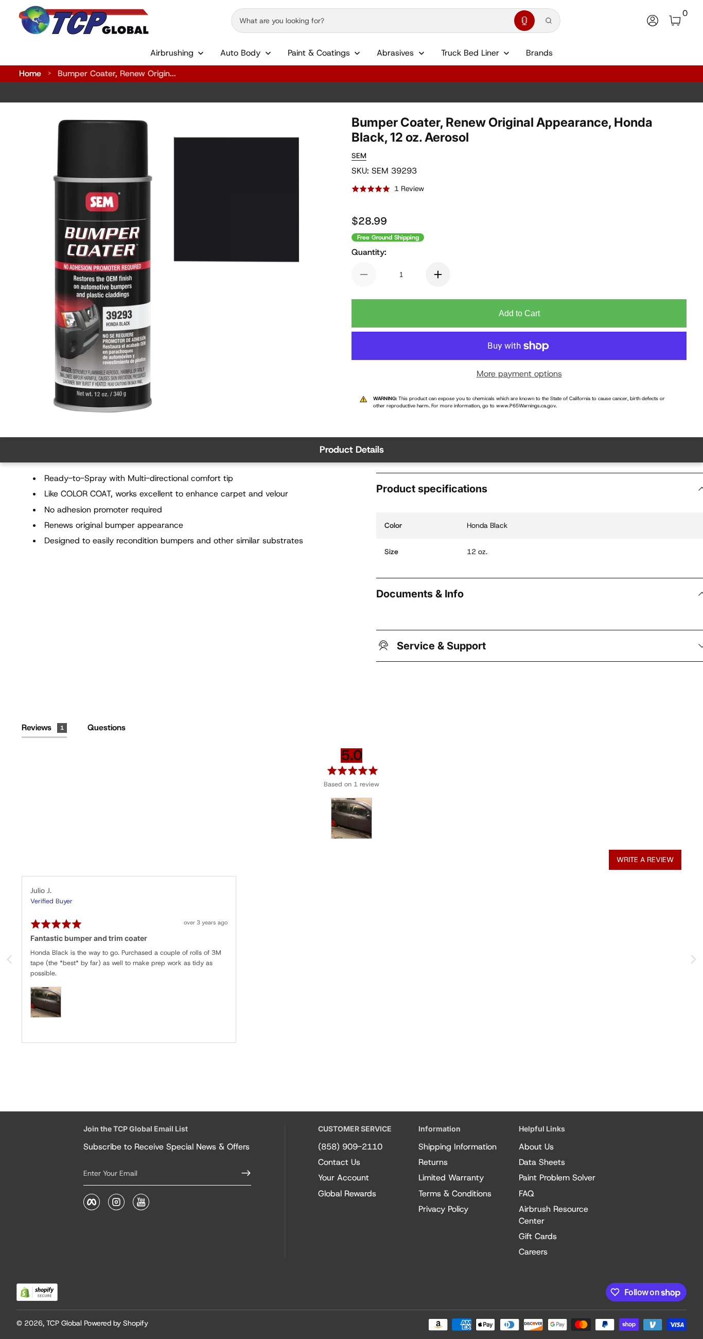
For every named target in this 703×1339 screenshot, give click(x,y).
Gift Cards (538, 1236)
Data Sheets (542, 1162)
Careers (533, 1251)
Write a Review (645, 859)
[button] (524, 20)
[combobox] (370, 20)
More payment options (519, 373)
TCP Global (64, 1323)
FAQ (526, 1193)
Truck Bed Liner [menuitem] (470, 52)
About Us (536, 1146)
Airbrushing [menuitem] (172, 52)
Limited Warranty (451, 1177)
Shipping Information (457, 1146)
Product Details (352, 449)
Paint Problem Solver (557, 1177)
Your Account (343, 1177)
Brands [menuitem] (539, 52)
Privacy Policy (443, 1209)
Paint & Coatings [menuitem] (319, 52)
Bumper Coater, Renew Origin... (117, 73)
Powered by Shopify (116, 1323)
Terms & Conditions (454, 1193)
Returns (433, 1162)
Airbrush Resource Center (553, 1215)
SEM (358, 155)
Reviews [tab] (43, 727)
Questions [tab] (106, 727)
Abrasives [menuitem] (395, 52)
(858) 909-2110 (350, 1146)
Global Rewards (347, 1193)
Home (30, 73)
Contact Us (339, 1162)
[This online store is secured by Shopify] (37, 1292)
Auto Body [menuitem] (240, 52)
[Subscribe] (242, 1173)
